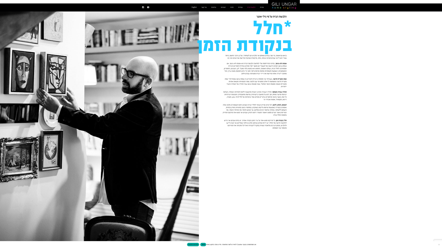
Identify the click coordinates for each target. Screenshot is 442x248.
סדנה (232, 7)
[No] (439, 244)
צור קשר (204, 7)
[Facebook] (148, 7)
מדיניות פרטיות (193, 244)
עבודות (240, 7)
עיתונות (213, 7)
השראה (223, 7)
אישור (203, 244)
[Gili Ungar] (284, 5)
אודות (262, 7)
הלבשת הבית (251, 7)
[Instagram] (143, 7)
